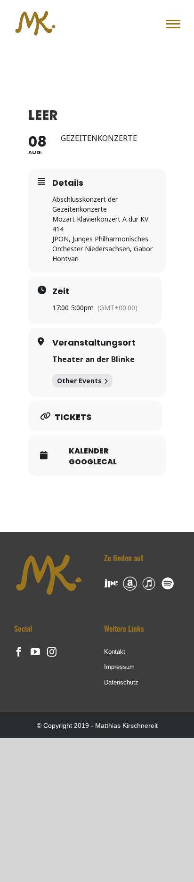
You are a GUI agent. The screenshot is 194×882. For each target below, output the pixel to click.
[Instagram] (52, 652)
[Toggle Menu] (173, 24)
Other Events (79, 380)
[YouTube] (35, 652)
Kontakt (114, 651)
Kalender (89, 451)
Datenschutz (121, 682)
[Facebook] (19, 652)
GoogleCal (93, 462)
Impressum (119, 666)
